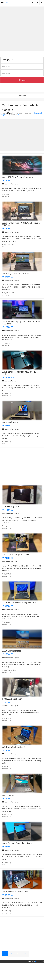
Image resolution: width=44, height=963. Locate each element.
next (25, 954)
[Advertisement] (22, 28)
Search (22, 80)
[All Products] (32, 2)
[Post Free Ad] (37, 2)
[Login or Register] (42, 2)
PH (4, 2)
